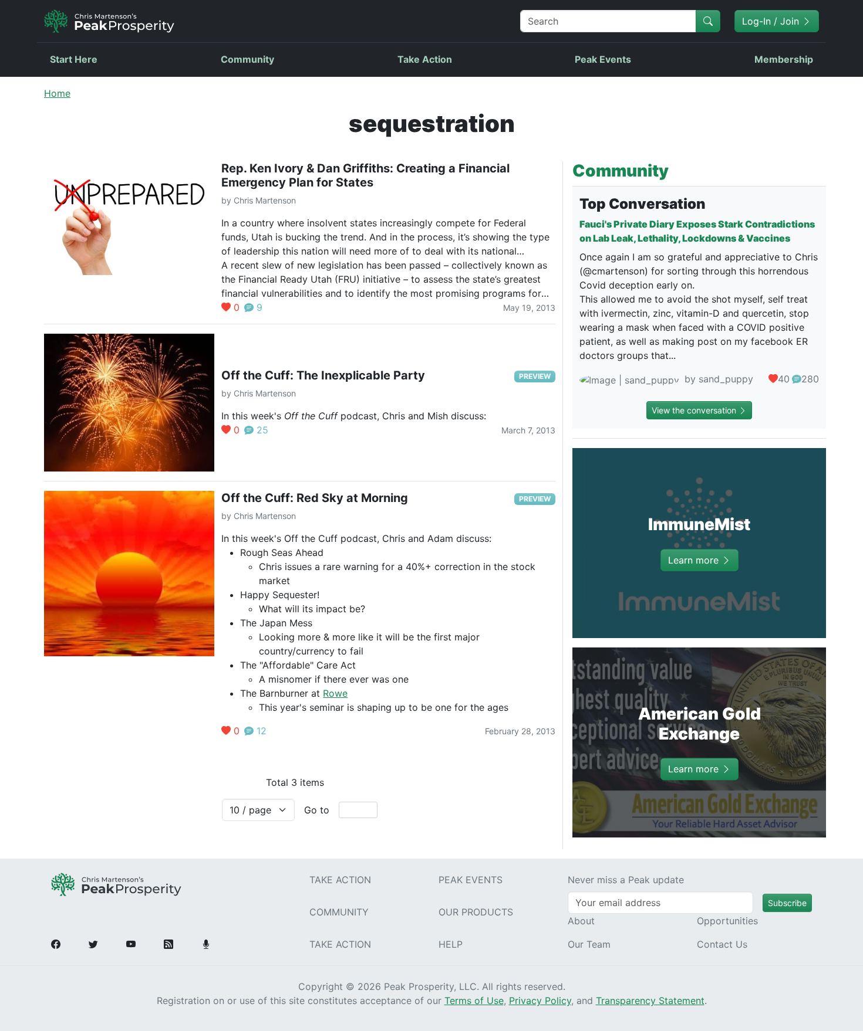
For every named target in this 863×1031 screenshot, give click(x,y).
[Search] (708, 21)
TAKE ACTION (340, 880)
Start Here (73, 59)
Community (247, 59)
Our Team (589, 944)
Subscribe (787, 903)
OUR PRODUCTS (476, 912)
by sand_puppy (717, 379)
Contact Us (722, 944)
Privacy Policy (540, 1000)
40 (784, 379)
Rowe (335, 693)
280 (810, 379)
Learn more (695, 560)
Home (57, 93)
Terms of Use (474, 1000)
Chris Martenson (265, 200)
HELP (451, 944)
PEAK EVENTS (471, 880)
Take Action (424, 59)
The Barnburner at (281, 693)
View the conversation (695, 410)
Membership (783, 59)
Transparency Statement (650, 1000)
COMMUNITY (339, 912)
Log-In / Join (772, 21)
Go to (316, 810)
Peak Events (603, 59)
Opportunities (727, 921)
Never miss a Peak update (626, 880)
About (581, 921)
